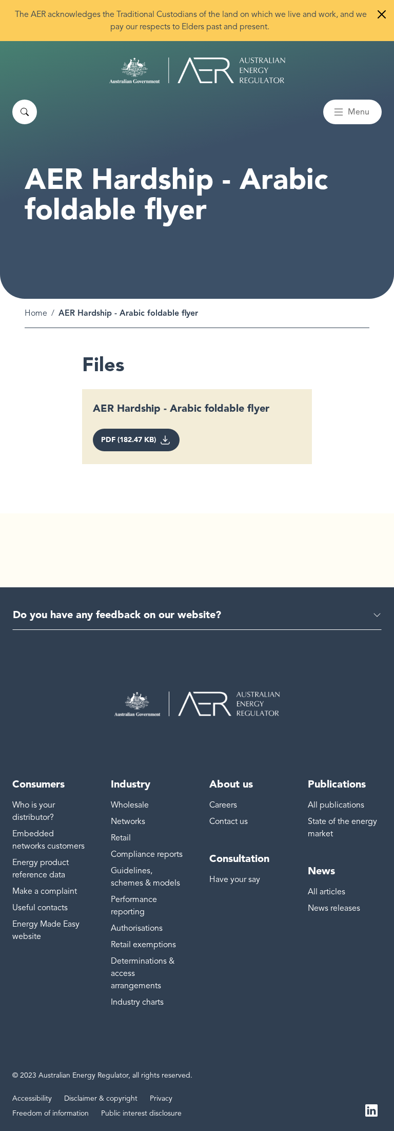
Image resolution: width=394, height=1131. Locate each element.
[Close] (381, 14)
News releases (334, 908)
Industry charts (137, 1002)
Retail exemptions (143, 945)
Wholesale (130, 805)
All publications (336, 805)
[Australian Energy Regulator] (197, 70)
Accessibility (32, 1098)
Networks (128, 821)
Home (36, 313)
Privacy (161, 1098)
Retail (121, 838)
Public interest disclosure (141, 1113)
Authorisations (137, 928)
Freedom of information (50, 1113)
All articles (326, 892)
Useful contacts (40, 908)
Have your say (234, 879)
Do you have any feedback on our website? (117, 614)
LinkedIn (371, 1109)
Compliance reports (147, 854)
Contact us (228, 821)
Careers (223, 805)
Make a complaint (44, 891)
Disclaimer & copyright (100, 1098)
